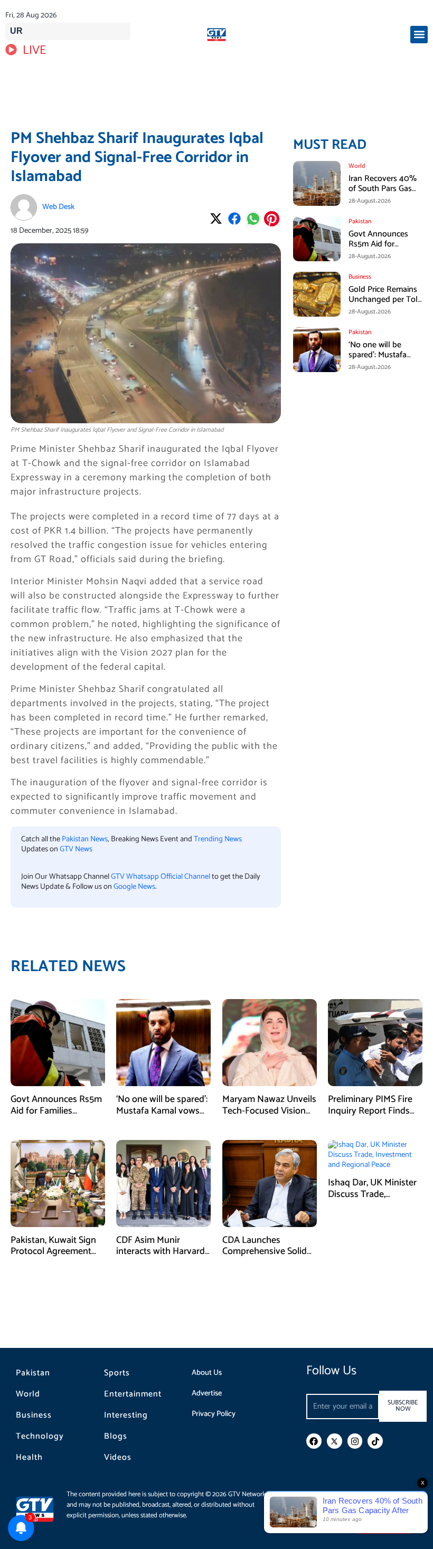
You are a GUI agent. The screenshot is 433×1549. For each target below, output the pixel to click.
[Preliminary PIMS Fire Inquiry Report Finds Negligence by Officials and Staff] (375, 1042)
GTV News (76, 849)
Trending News (218, 839)
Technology (40, 1436)
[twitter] (334, 1441)
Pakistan (33, 1373)
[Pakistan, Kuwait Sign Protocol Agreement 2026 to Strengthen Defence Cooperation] (58, 1183)
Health (29, 1457)
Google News (134, 886)
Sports (117, 1373)
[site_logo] (216, 34)
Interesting (126, 1415)
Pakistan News (85, 839)
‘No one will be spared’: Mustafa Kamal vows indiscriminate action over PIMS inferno (162, 1116)
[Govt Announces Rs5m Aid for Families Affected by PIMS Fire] (58, 1042)
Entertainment (133, 1394)
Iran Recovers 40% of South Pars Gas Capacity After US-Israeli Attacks (383, 194)
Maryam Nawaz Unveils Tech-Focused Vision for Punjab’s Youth (269, 1110)
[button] (419, 34)
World (28, 1394)
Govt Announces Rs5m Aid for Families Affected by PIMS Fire (384, 249)
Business (34, 1415)
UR (16, 30)
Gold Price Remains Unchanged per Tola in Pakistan (385, 299)
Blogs (115, 1436)
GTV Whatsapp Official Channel (161, 876)
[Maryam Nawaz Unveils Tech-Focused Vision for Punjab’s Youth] (269, 1042)
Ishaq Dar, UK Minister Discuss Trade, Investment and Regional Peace (372, 1200)
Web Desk (58, 207)
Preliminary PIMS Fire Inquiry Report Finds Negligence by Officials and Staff (374, 1116)
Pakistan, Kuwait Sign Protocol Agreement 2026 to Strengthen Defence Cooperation (53, 1257)
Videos (117, 1457)
